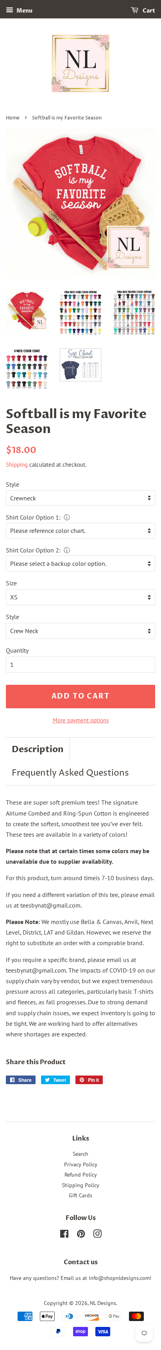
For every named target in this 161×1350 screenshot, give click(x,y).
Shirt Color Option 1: (33, 517)
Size (11, 583)
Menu (23, 10)
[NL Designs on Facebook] (64, 1235)
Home (13, 118)
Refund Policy (80, 1174)
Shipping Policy (80, 1185)
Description (38, 749)
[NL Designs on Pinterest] (81, 1235)
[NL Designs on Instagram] (97, 1235)
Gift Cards (80, 1195)
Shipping (17, 464)
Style (12, 484)
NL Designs (103, 1303)
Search (80, 1153)
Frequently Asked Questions (70, 773)
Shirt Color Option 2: (33, 550)
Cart (148, 10)
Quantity (17, 650)
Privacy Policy (80, 1164)
